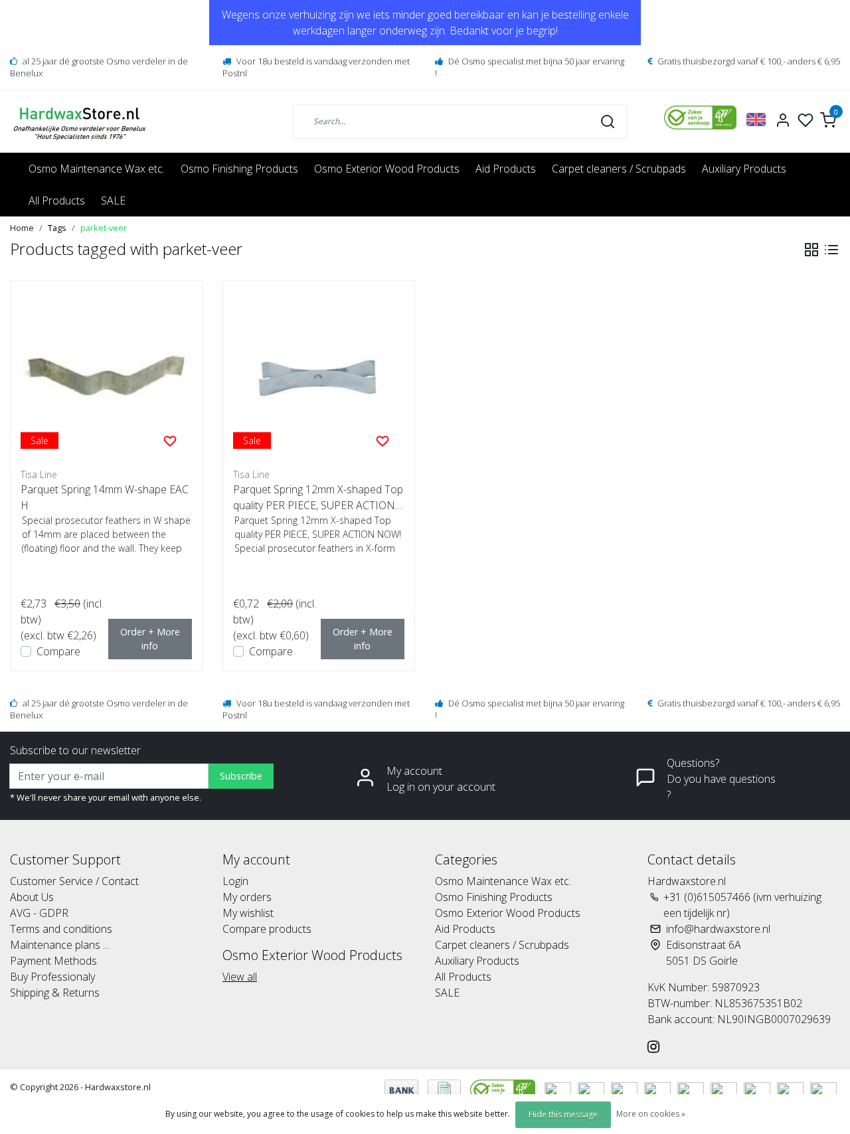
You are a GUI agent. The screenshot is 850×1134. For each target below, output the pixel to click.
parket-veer (103, 228)
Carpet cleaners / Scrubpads (619, 168)
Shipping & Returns (55, 992)
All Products (57, 200)
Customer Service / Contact (74, 881)
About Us (32, 897)
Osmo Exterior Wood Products (387, 168)
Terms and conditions (61, 929)
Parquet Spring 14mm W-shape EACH (105, 497)
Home (22, 228)
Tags (57, 228)
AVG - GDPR (39, 913)
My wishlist (248, 913)
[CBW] (504, 1089)
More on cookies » (650, 1113)
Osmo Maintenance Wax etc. (97, 168)
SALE (113, 200)
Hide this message (563, 1114)
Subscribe (241, 776)
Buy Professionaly (52, 976)
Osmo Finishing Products (239, 168)
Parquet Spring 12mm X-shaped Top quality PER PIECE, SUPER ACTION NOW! (318, 497)
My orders (247, 897)
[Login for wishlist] (170, 440)
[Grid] (811, 249)
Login (235, 881)
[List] (831, 249)
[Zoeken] (607, 120)
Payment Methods (53, 960)
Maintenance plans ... (59, 944)
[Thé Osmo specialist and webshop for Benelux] (81, 121)
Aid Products (505, 168)
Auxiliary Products (744, 168)
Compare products (266, 929)
